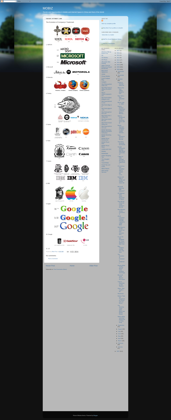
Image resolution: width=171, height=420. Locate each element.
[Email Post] (67, 251)
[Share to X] (74, 252)
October (120, 79)
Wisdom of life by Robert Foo (106, 52)
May (119, 336)
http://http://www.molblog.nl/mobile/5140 (107, 89)
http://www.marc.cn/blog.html (107, 116)
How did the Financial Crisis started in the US (121, 204)
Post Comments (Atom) (60, 269)
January (120, 347)
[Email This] (71, 252)
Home (72, 266)
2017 (118, 50)
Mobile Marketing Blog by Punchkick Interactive (107, 131)
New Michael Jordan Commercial (121, 212)
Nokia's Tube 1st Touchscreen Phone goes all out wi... (121, 299)
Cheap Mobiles (106, 76)
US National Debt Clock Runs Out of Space (121, 196)
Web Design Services (105, 171)
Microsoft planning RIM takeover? (121, 189)
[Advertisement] (109, 382)
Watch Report (105, 168)
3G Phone (104, 59)
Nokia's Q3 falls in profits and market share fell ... (121, 180)
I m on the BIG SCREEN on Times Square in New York (121, 240)
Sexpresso (121, 293)
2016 (118, 53)
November (121, 75)
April (119, 338)
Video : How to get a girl (121, 290)
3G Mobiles (105, 57)
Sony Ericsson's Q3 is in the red (121, 137)
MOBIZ (48, 8)
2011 (118, 62)
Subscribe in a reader (108, 34)
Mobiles (104, 151)
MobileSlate (105, 153)
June (119, 333)
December (121, 71)
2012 (118, 60)
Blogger (95, 415)
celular (103, 74)
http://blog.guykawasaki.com (107, 84)
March (120, 340)
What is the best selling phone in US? (121, 90)
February (120, 343)
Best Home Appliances (105, 71)
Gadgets (104, 82)
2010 (118, 64)
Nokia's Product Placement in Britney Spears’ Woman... (121, 110)
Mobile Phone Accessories (105, 139)
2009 (118, 67)
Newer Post (50, 266)
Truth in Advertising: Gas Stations (121, 284)
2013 (118, 57)
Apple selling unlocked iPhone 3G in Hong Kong (121, 319)
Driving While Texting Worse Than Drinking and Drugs (121, 269)
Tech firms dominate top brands (121, 143)
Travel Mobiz (105, 162)
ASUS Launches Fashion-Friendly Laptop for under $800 (121, 221)
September (121, 325)
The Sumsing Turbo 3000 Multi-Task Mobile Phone (121, 310)
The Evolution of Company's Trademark (121, 259)
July (119, 331)
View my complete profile (109, 23)
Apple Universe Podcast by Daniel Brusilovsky (107, 67)
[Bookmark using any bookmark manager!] (111, 39)
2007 (118, 351)
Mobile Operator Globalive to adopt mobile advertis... (121, 129)
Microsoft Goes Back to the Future (121, 277)
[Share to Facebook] (76, 252)
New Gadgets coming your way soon (121, 249)
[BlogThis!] (72, 252)
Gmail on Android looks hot (121, 84)
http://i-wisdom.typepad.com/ (107, 94)
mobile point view (106, 149)
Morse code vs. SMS (121, 103)
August (120, 329)
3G (102, 55)
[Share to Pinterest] (77, 252)
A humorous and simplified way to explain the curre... (121, 170)
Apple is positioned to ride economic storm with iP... (121, 119)
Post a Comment (53, 258)
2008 (118, 69)
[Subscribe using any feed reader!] (108, 43)
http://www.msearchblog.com (107, 123)
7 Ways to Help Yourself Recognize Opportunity (121, 160)
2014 (118, 55)
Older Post (93, 266)
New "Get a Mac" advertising (121, 98)
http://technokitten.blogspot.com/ (107, 98)
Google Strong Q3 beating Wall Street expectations (121, 150)
